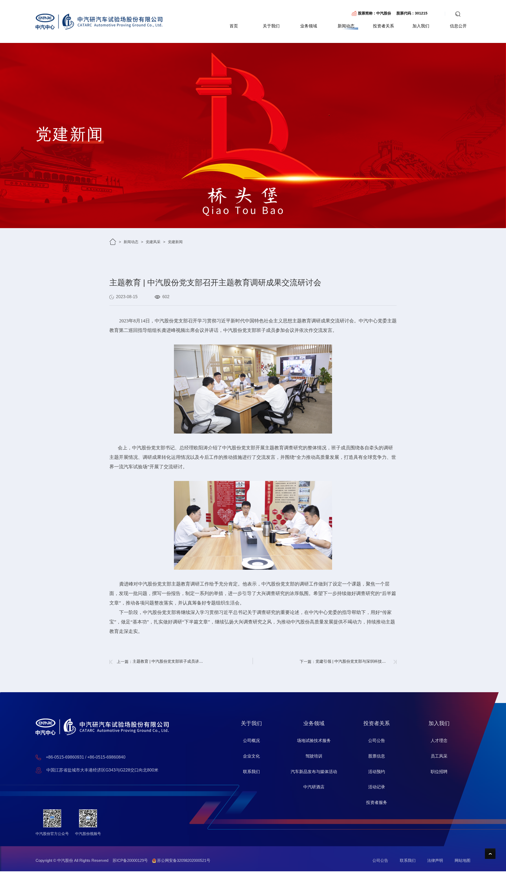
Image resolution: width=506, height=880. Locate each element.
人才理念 (439, 740)
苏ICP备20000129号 (130, 860)
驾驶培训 (313, 756)
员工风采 (439, 756)
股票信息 (376, 756)
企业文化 (251, 756)
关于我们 (271, 26)
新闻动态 (346, 26)
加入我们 (420, 26)
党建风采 (153, 242)
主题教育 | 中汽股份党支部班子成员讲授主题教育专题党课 (169, 661)
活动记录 (376, 787)
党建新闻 (175, 242)
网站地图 (462, 860)
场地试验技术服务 (314, 740)
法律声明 (435, 860)
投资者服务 (376, 802)
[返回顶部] (490, 853)
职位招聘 (439, 771)
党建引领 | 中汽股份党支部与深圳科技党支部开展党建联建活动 (352, 661)
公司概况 (251, 740)
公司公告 (376, 740)
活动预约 (376, 771)
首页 (234, 26)
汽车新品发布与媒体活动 (314, 771)
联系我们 (251, 771)
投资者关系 (383, 26)
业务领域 (308, 26)
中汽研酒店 (313, 787)
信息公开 (458, 26)
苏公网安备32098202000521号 (183, 860)
